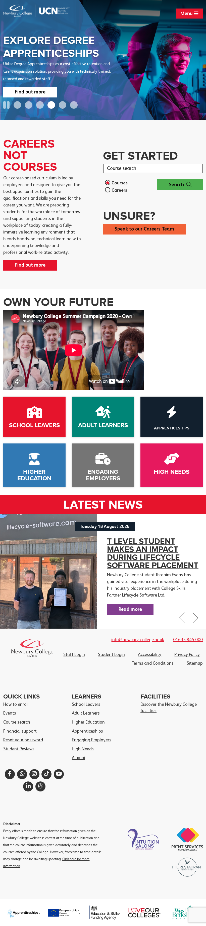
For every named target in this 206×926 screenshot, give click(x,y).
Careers (119, 190)
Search (176, 184)
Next (194, 620)
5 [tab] (62, 105)
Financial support (20, 731)
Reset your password (23, 740)
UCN (53, 11)
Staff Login (74, 654)
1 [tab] (17, 105)
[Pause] (6, 105)
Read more (130, 609)
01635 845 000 (188, 640)
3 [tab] (40, 105)
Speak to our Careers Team (144, 229)
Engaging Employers (91, 740)
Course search (16, 722)
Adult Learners (86, 713)
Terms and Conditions (153, 663)
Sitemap (195, 663)
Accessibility (149, 654)
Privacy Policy (187, 654)
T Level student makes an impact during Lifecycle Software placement (152, 553)
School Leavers (86, 704)
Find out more (30, 92)
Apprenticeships (87, 731)
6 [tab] (74, 105)
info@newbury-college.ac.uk (137, 640)
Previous (182, 620)
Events (9, 713)
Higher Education (88, 722)
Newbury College (19, 11)
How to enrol (15, 704)
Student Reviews (18, 749)
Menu (187, 13)
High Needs (83, 749)
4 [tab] (51, 105)
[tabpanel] (103, 60)
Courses (120, 183)
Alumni (78, 758)
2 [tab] (28, 105)
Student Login (111, 654)
